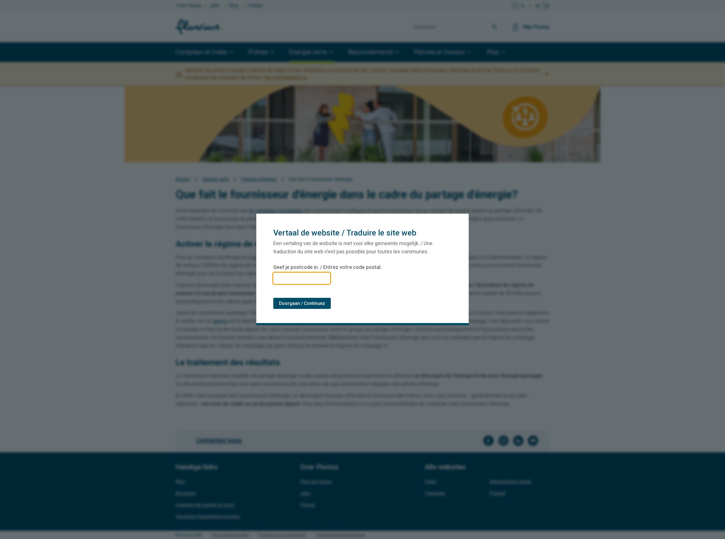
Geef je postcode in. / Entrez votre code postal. (327, 267)
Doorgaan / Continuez (302, 303)
